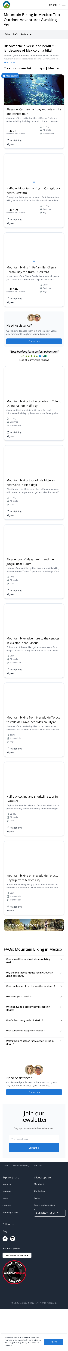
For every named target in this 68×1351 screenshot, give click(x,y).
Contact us (34, 341)
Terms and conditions (44, 1247)
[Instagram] (12, 1280)
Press (5, 1240)
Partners (7, 1233)
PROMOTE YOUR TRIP (17, 1297)
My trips (53, 4)
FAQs (37, 1240)
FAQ (15, 34)
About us (7, 1226)
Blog (5, 1273)
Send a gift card (10, 1254)
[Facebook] (5, 1280)
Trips (7, 34)
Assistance (26, 34)
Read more (9, 62)
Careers (7, 1247)
